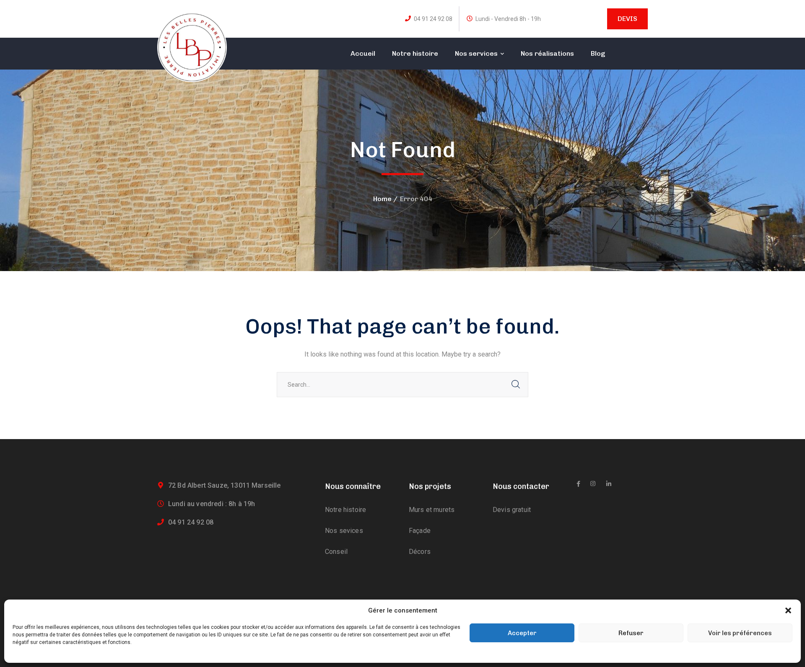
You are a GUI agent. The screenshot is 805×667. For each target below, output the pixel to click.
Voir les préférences (740, 633)
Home (382, 199)
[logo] (192, 47)
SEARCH (515, 384)
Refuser (631, 633)
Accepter (522, 633)
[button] (788, 610)
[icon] (578, 484)
